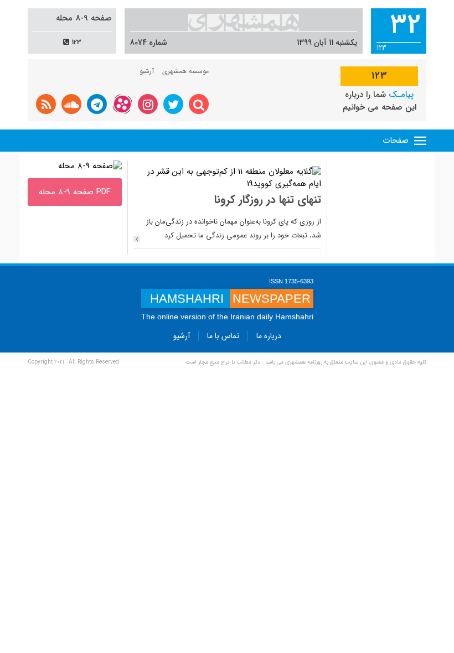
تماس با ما (223, 336)
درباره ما (268, 336)
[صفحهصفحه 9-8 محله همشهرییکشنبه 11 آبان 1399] (90, 166)
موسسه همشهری (185, 71)
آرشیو (147, 71)
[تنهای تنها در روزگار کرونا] (136, 239)
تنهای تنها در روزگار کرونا (267, 199)
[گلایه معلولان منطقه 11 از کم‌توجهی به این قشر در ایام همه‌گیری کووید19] (227, 177)
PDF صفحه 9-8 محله (75, 192)
